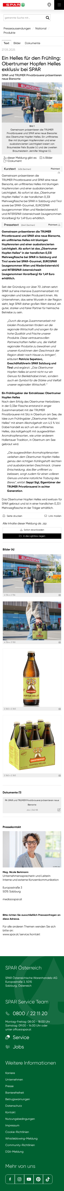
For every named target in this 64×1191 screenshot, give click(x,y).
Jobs (18, 1047)
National (40, 28)
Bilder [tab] (17, 43)
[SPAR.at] (27, 5)
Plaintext (53, 225)
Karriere (10, 1073)
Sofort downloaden (33, 529)
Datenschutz (13, 1105)
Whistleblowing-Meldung (21, 1138)
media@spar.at (12, 899)
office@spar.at (22, 1029)
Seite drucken (14, 515)
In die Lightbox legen (34, 536)
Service (20, 1037)
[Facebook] (10, 1179)
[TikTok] (47, 1179)
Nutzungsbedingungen (20, 1119)
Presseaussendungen (17, 28)
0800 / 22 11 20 (29, 1013)
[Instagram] (19, 1179)
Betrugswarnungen (17, 1099)
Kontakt (10, 1112)
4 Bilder (47, 157)
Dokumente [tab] (32, 43)
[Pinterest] (38, 1179)
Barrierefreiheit (14, 1092)
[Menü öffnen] (59, 5)
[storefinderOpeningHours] (49, 5)
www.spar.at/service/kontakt (21, 934)
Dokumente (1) (12, 792)
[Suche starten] (47, 18)
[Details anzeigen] (60, 595)
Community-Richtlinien (20, 1145)
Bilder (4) (8, 549)
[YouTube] (29, 1179)
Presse (9, 1086)
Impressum (12, 1125)
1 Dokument (14, 161)
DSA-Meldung (14, 1151)
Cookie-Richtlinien (17, 1132)
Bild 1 (32, 126)
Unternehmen (14, 1079)
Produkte (9, 32)
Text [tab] (6, 43)
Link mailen (55, 515)
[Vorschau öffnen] (32, 102)
